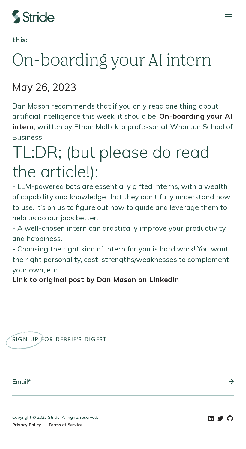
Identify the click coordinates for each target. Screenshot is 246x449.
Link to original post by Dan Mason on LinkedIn (95, 279)
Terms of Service (65, 424)
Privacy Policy (26, 424)
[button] (228, 17)
